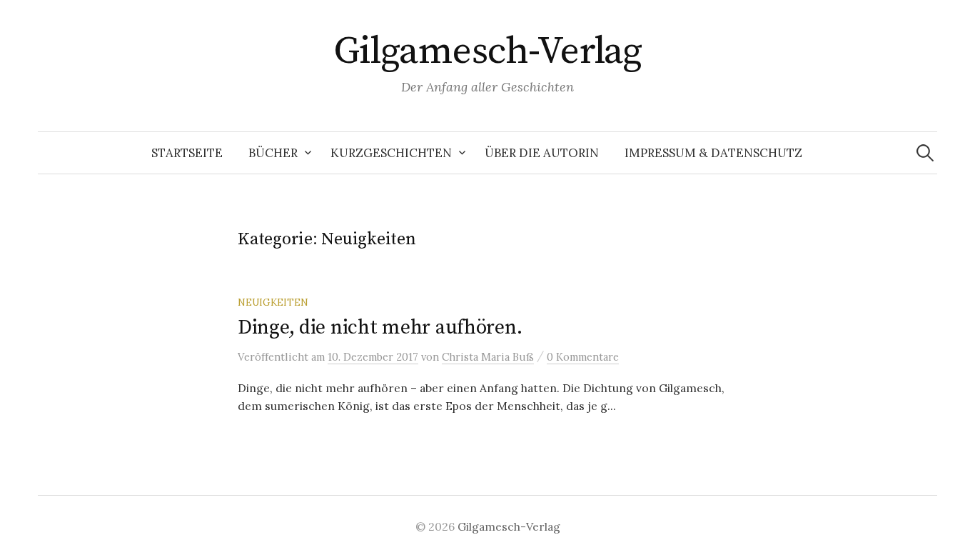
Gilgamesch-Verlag (487, 51)
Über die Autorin (542, 153)
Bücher (273, 153)
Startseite (187, 153)
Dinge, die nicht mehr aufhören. (380, 327)
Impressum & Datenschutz (713, 153)
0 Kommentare (583, 357)
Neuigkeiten (273, 302)
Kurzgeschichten (391, 153)
